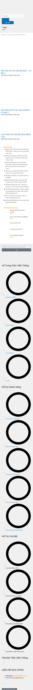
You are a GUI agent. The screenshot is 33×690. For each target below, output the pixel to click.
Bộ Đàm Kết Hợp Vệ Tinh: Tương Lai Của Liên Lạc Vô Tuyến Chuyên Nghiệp (17, 185)
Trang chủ (3, 34)
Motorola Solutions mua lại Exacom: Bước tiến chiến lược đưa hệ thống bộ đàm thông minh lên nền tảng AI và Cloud (17, 165)
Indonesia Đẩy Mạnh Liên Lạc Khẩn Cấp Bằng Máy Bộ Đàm (17, 201)
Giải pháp (10, 34)
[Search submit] (5, 19)
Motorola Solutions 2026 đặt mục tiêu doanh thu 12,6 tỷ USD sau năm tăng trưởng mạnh (16, 158)
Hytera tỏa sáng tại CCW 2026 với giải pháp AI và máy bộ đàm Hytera (17, 172)
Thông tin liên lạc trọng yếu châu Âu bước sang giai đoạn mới (16, 196)
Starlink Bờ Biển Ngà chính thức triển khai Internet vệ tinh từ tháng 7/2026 (16, 181)
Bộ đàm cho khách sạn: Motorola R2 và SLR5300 (17, 176)
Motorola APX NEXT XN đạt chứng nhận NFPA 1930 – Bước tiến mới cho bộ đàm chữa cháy (17, 151)
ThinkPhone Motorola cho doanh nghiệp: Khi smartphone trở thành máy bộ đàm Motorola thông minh (17, 191)
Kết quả (8, 22)
